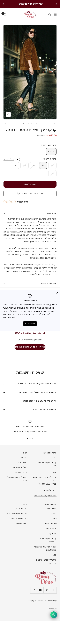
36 (52, 177)
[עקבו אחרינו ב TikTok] (33, 593)
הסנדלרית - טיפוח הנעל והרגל (17, 482)
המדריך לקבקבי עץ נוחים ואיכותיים (46, 565)
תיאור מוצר (52, 217)
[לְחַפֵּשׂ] (49, 18)
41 (52, 169)
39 (34, 169)
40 (43, 169)
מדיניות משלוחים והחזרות (17, 517)
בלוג (55, 558)
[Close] (57, 292)
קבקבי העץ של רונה (30, 271)
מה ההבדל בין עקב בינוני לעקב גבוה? (40, 404)
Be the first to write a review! (30, 350)
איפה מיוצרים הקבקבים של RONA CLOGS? (37, 387)
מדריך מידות (51, 532)
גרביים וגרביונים (20, 476)
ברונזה (51, 155)
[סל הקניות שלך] (4, 18)
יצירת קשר (52, 537)
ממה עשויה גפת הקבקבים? (45, 413)
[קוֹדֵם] (4, 127)
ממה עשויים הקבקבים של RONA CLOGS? (38, 396)
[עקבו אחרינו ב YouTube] (40, 593)
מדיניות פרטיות (21, 512)
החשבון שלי (52, 512)
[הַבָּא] (55, 127)
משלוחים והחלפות (49, 287)
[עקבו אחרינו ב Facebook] (53, 593)
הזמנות (54, 517)
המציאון (24, 461)
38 (24, 169)
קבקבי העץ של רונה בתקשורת (48, 543)
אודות (54, 522)
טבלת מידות (8, 163)
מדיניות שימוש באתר (18, 522)
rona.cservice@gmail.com (45, 499)
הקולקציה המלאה (20, 471)
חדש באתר (22, 466)
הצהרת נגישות (21, 527)
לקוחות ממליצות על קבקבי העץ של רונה (45, 552)
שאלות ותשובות (50, 527)
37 (15, 169)
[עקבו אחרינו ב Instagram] (46, 593)
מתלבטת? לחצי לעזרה (32, 197)
